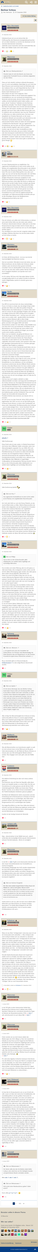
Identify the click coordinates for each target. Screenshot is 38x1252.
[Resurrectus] (23, 1230)
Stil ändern (34, 1242)
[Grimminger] (3, 1234)
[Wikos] (20, 1230)
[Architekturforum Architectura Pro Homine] (6, 2)
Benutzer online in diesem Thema (13, 1212)
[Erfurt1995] (3, 1230)
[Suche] (26, 2)
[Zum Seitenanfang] (35, 1249)
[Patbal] (10, 1230)
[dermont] (20, 1234)
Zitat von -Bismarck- (12, 647)
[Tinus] (26, 1234)
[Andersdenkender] (13, 1234)
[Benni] (13, 1230)
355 (20, 1203)
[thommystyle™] (29, 1230)
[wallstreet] (16, 1230)
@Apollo (4, 438)
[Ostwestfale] (6, 1230)
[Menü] (35, 2)
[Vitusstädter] (10, 1234)
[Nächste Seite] (23, 1203)
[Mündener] (6, 1234)
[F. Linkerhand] (26, 1230)
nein (6, 1177)
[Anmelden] (31, 2)
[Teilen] (35, 20)
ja (9, 1193)
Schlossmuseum (6, 662)
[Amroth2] (16, 1234)
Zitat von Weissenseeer (12, 1166)
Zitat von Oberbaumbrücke (13, 71)
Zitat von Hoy (10, 494)
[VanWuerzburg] (33, 1230)
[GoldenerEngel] (23, 1234)
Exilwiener (18, 985)
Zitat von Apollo (10, 686)
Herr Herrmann (7, 12)
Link (11, 862)
